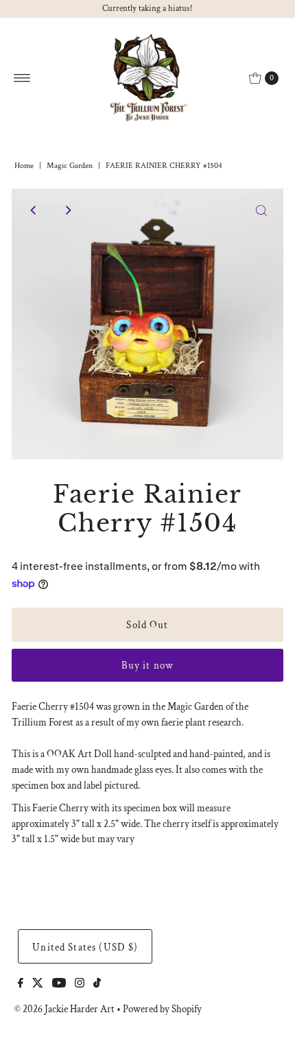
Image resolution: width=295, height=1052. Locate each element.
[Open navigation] (22, 78)
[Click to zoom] (261, 210)
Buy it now (147, 665)
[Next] (67, 210)
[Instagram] (79, 984)
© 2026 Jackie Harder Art (64, 1009)
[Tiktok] (97, 984)
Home (24, 165)
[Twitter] (37, 984)
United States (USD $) (85, 947)
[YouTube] (59, 984)
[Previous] (34, 210)
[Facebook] (20, 984)
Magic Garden (70, 165)
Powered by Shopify (162, 1009)
